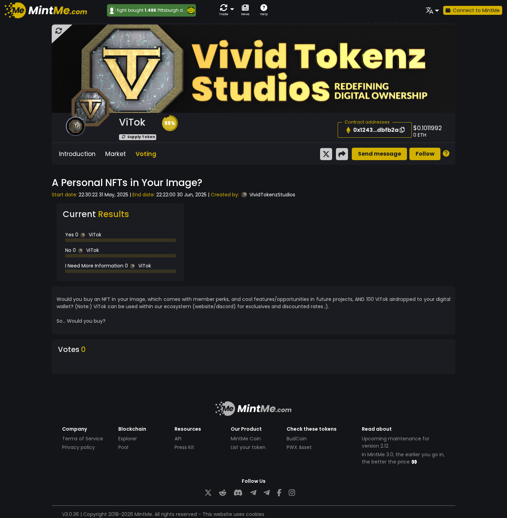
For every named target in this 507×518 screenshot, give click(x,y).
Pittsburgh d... (172, 10)
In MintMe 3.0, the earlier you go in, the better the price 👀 (403, 458)
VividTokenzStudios (272, 194)
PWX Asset (299, 447)
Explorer (127, 438)
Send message (379, 154)
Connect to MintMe (476, 10)
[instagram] (292, 493)
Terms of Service (82, 438)
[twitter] (208, 493)
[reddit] (222, 493)
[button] (225, 10)
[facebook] (279, 493)
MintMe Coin (246, 438)
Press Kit (184, 447)
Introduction (77, 154)
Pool (123, 447)
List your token (248, 447)
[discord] (237, 493)
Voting (146, 154)
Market (115, 154)
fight (122, 10)
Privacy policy (78, 447)
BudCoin (297, 438)
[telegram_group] (253, 493)
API (178, 438)
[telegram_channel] (267, 493)
